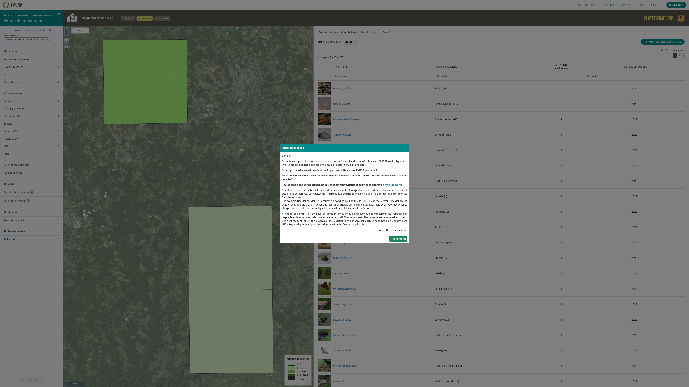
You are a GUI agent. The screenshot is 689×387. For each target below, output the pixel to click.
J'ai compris (398, 238)
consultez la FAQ (392, 184)
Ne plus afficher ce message (391, 230)
